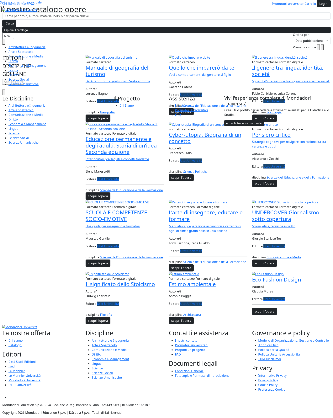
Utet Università (108, 179)
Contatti (22, 4)
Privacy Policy (268, 380)
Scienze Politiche (195, 171)
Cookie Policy (268, 385)
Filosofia (106, 315)
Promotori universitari (288, 4)
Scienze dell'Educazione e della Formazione (131, 190)
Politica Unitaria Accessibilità (279, 354)
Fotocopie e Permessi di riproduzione (202, 375)
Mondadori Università (24, 380)
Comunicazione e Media (25, 56)
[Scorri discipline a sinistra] (3, 42)
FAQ (31, 4)
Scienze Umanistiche (23, 84)
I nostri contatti (186, 105)
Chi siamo (9, 4)
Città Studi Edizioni (22, 362)
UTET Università (20, 385)
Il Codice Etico (268, 345)
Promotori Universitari (191, 110)
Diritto (13, 61)
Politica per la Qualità (273, 350)
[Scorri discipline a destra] (3, 92)
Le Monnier (16, 371)
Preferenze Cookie (271, 389)
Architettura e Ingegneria (26, 47)
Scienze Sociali (18, 79)
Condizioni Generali (189, 371)
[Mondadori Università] (19, 326)
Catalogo (15, 345)
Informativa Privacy (272, 375)
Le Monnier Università (24, 375)
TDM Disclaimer (269, 359)
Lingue (13, 70)
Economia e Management (27, 65)
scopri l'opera (98, 196)
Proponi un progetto (190, 350)
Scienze (13, 75)
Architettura (192, 315)
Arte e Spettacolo (21, 52)
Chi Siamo (126, 105)
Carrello (310, 4)
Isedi (11, 366)
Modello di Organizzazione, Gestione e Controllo (293, 340)
